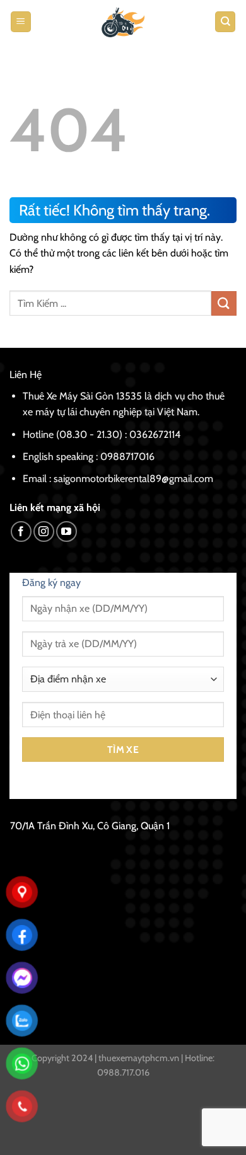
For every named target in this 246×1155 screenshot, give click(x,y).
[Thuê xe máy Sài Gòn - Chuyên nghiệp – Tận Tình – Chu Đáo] (123, 21)
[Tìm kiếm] (225, 21)
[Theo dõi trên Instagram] (43, 531)
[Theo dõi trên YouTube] (66, 531)
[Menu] (21, 21)
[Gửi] (224, 303)
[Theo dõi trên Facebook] (21, 531)
